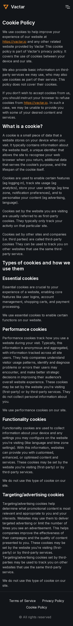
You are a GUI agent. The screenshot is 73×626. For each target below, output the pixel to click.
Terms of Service (22, 601)
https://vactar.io (14, 42)
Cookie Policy (36, 607)
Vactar (18, 6)
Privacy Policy (53, 601)
